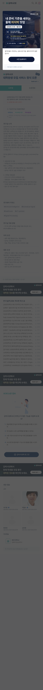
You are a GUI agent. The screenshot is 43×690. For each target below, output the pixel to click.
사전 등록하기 (21, 59)
